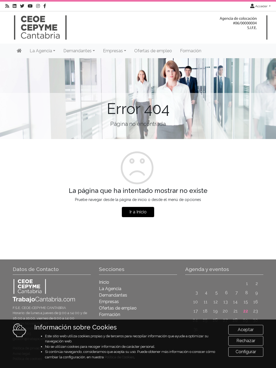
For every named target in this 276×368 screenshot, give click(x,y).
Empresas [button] (113, 50)
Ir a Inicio (138, 211)
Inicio (104, 282)
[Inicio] (40, 24)
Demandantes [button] (77, 50)
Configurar (246, 351)
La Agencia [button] (41, 50)
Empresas (109, 301)
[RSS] (7, 6)
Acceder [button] (261, 6)
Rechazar (245, 340)
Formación (190, 50)
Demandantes (113, 295)
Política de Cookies (119, 357)
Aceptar (246, 329)
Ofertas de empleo (153, 50)
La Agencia (110, 288)
